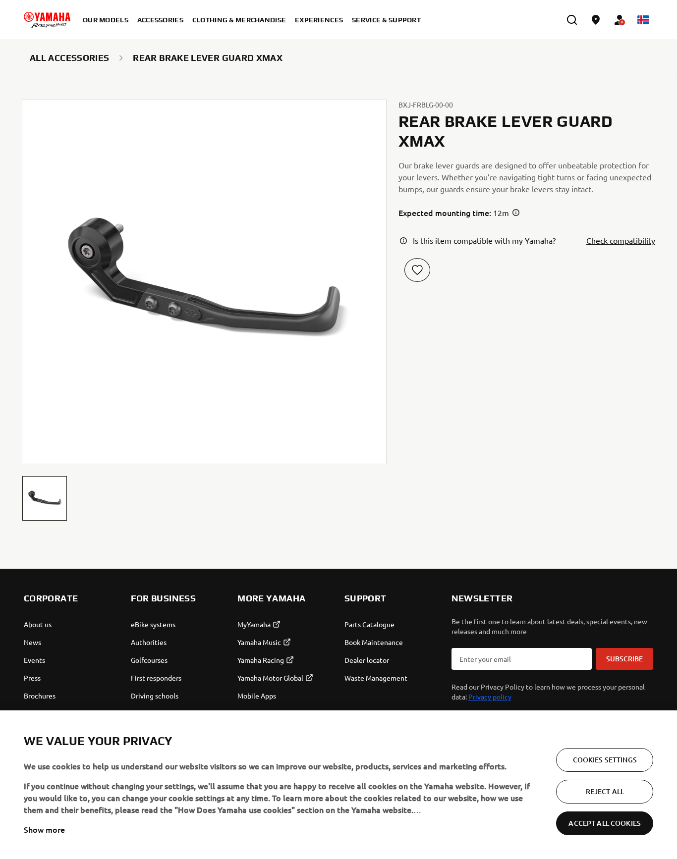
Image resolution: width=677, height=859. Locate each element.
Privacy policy (489, 696)
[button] (44, 498)
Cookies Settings (605, 759)
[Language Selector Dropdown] (643, 20)
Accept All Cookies (604, 823)
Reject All (605, 791)
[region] (338, 784)
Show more (44, 829)
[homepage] (47, 20)
